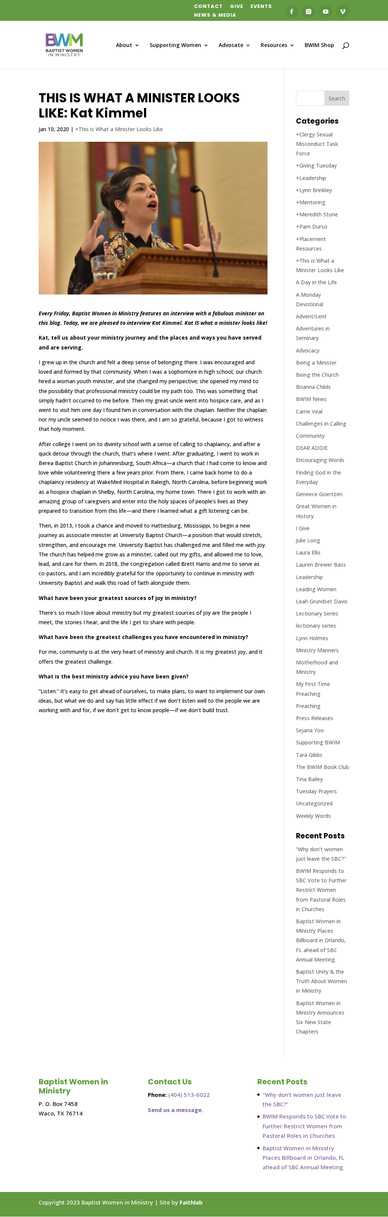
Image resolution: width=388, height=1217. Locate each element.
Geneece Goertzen (319, 494)
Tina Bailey (309, 779)
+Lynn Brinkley (314, 190)
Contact (208, 7)
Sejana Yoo (310, 730)
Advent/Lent (311, 316)
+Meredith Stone (317, 214)
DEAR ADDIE (312, 447)
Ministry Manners (317, 650)
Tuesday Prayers (316, 791)
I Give (303, 528)
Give (236, 7)
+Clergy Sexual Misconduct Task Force (317, 144)
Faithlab (191, 1202)
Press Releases (314, 718)
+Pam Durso (311, 226)
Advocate (231, 45)
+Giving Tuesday (316, 165)
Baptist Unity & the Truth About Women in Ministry (321, 981)
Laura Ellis (308, 552)
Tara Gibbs (309, 754)
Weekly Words (313, 815)
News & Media (215, 16)
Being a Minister (316, 362)
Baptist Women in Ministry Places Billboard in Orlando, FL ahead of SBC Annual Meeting (321, 940)
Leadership (309, 577)
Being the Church (317, 374)
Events (261, 7)
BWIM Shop (319, 45)
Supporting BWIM (318, 742)
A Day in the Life (316, 282)
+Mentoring (310, 202)
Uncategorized (314, 803)
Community (310, 435)
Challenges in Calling (321, 423)
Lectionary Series (317, 613)
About (124, 45)
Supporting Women (175, 45)
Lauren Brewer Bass (321, 564)
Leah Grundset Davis (321, 601)
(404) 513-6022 (189, 1094)
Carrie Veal (309, 411)
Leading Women (316, 589)
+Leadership (311, 178)
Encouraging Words (320, 460)
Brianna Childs (313, 386)
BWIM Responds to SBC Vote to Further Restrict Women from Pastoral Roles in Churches (321, 890)
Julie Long (308, 540)
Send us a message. (175, 1110)
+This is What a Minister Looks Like (119, 129)
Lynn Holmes (312, 638)
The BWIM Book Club (322, 767)
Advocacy (307, 350)
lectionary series (316, 625)
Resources (274, 45)
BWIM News (311, 399)
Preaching (308, 706)
